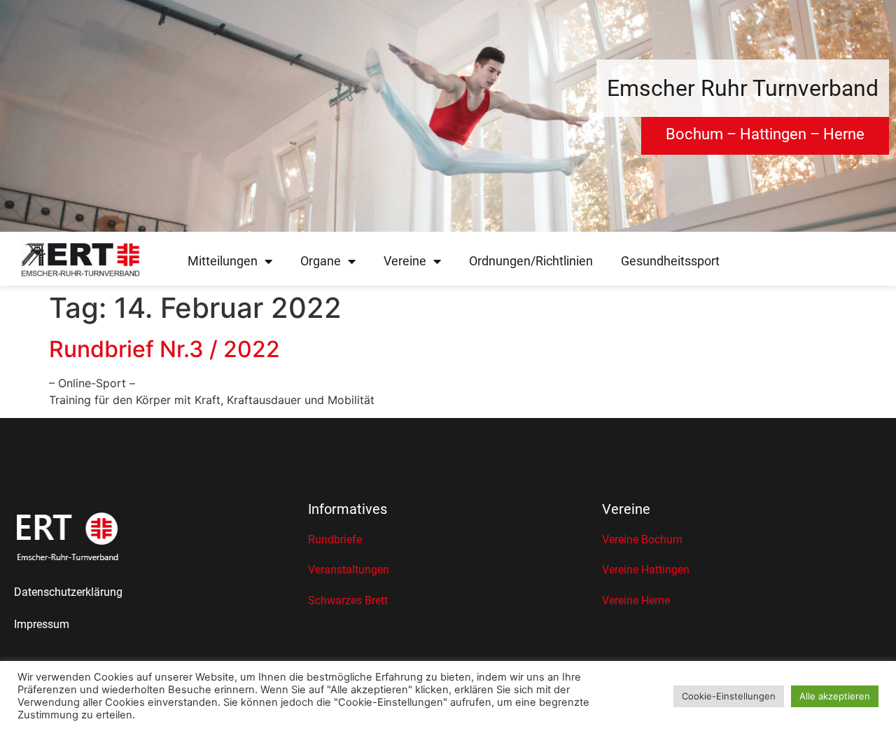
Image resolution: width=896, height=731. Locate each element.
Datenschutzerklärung (68, 592)
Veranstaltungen (348, 569)
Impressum (41, 624)
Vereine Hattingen (646, 569)
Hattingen (773, 134)
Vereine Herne (636, 600)
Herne (843, 134)
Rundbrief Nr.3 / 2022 (164, 349)
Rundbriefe (335, 539)
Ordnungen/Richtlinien (531, 260)
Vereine (405, 260)
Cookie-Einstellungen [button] (729, 696)
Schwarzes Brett (348, 600)
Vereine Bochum (642, 539)
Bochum (694, 134)
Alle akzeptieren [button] (834, 696)
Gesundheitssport (670, 260)
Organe (320, 260)
